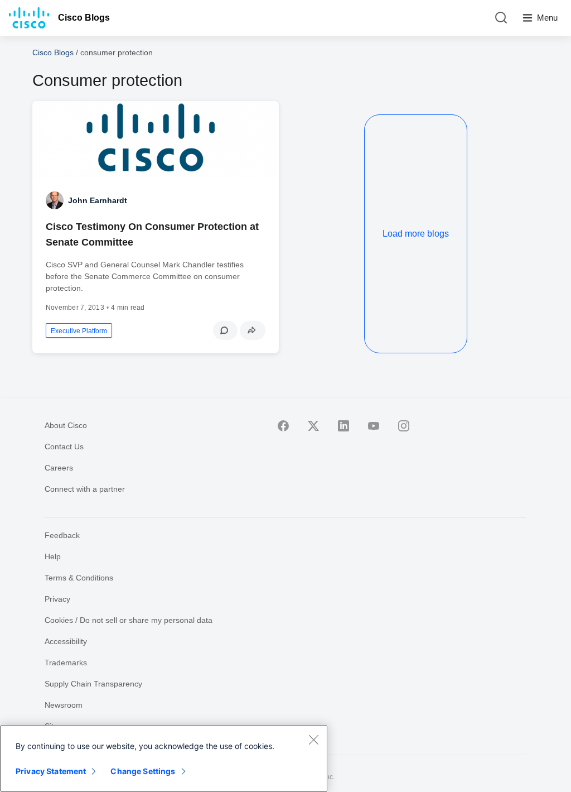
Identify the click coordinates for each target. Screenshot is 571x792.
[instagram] (403, 425)
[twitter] (313, 425)
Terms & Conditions (79, 577)
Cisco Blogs (84, 17)
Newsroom (64, 704)
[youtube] (373, 425)
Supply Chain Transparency (93, 683)
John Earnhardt (97, 200)
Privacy (57, 598)
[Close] (313, 739)
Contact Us (64, 446)
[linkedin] (343, 425)
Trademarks (66, 662)
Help (53, 556)
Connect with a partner (85, 488)
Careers (59, 467)
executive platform (79, 331)
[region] (164, 758)
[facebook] (283, 425)
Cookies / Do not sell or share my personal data (128, 620)
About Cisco (66, 425)
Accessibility (66, 641)
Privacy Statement (51, 771)
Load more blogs (416, 233)
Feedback (62, 535)
